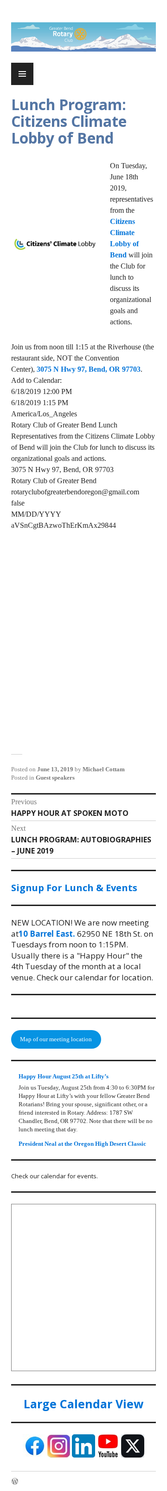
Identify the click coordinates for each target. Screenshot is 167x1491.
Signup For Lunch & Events (74, 887)
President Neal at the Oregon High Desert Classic (82, 1143)
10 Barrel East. (47, 933)
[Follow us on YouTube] (108, 1455)
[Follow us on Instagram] (59, 1455)
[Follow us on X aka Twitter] (132, 1455)
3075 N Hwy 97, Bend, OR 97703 (89, 369)
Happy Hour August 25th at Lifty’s (64, 1076)
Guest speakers (55, 777)
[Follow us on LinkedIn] (83, 1455)
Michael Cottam (104, 769)
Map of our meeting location (56, 1039)
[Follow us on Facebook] (34, 1455)
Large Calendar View (83, 1404)
